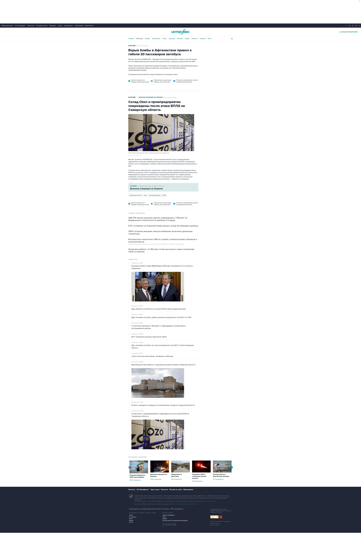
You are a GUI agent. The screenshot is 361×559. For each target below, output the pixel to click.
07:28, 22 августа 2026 (169, 97)
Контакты (131, 489)
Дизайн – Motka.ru (215, 525)
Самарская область (135, 195)
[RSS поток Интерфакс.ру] (172, 524)
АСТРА (131, 522)
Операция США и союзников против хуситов (199, 476)
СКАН (164, 517)
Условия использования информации (220, 521)
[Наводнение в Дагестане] (180, 472)
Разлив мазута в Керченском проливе (221, 475)
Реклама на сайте (175, 489)
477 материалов (218, 479)
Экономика (156, 38)
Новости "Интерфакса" (168, 515)
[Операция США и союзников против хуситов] (201, 472)
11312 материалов (155, 479)
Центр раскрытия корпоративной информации (175, 520)
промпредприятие (154, 195)
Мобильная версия (7, 25)
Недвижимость (68, 25)
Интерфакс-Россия (42, 25)
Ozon (145, 195)
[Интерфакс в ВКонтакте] (169, 524)
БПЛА (164, 195)
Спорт (164, 38)
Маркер (131, 520)
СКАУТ (131, 519)
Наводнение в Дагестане (176, 475)
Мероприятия (89, 25)
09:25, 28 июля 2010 (142, 46)
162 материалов (176, 479)
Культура (172, 38)
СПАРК (131, 515)
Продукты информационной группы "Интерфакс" (156, 508)
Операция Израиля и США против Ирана (137, 476)
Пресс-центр (155, 489)
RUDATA (164, 519)
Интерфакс (180, 32)
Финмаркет (52, 25)
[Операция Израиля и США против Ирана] (138, 473)
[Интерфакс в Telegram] (166, 524)
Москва (180, 38)
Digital (187, 38)
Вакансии (164, 489)
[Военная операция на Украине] (159, 472)
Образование (79, 25)
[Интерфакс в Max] (175, 524)
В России (139, 38)
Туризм (60, 25)
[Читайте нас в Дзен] (163, 524)
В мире (147, 38)
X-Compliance (132, 517)
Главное (131, 38)
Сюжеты (203, 38)
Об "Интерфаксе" (20, 25)
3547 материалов (135, 480)
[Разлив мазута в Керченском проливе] (222, 472)
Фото (210, 38)
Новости (194, 38)
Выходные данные (215, 523)
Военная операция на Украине (151, 97)
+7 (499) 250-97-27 (193, 504)
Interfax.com (30, 25)
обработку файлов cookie (209, 501)
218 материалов (197, 481)
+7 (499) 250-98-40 (180, 504)
